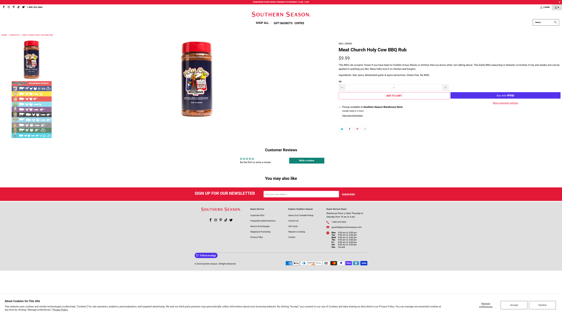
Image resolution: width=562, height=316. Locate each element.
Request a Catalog (296, 232)
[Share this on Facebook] (349, 129)
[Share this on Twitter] (342, 129)
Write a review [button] (306, 160)
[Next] (333, 79)
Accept (514, 305)
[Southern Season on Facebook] (3, 7)
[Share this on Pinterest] (357, 129)
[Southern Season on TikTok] (18, 7)
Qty (340, 81)
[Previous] (60, 79)
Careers (291, 237)
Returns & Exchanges (260, 226)
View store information (352, 115)
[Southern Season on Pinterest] (13, 7)
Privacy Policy (60, 309)
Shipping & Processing (260, 232)
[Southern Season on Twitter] (23, 7)
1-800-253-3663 (34, 7)
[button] (264, 23)
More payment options (505, 103)
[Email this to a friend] (365, 129)
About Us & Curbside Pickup (300, 215)
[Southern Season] (281, 15)
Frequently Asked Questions (263, 221)
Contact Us (293, 221)
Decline (542, 305)
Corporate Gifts (257, 215)
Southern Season (209, 264)
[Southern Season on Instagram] (8, 7)
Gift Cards (293, 226)
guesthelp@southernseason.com (346, 227)
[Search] (555, 22)
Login (546, 7)
